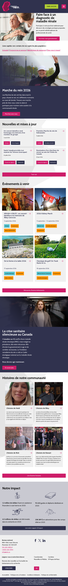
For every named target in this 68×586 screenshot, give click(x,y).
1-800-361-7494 (7, 550)
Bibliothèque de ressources (36, 50)
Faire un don (51, 6)
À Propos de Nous (53, 559)
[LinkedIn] (43, 540)
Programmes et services (17, 50)
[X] (39, 540)
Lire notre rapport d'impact (34, 528)
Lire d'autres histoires (34, 476)
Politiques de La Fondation (18, 575)
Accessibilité (5, 575)
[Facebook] (35, 540)
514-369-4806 (7, 547)
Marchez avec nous (11, 114)
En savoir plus (9, 368)
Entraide (5, 50)
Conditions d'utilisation (33, 575)
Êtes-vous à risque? (53, 50)
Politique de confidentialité (49, 575)
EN (36, 568)
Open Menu (64, 6)
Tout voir (34, 174)
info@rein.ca (6, 552)
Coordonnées (38, 557)
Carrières (51, 557)
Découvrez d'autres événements (34, 290)
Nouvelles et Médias (40, 559)
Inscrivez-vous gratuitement (48, 38)
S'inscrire (8, 568)
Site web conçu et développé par (34, 584)
